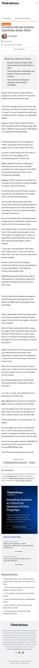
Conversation (6, 24)
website (18, 235)
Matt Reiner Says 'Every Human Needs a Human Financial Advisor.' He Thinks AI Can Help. (19, 581)
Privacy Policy (25, 663)
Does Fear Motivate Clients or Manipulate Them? (19, 600)
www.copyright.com (11, 476)
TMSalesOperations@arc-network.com (21, 478)
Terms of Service (15, 663)
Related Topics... (18, 459)
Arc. (19, 661)
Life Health (7, 18)
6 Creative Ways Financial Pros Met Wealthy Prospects (17, 612)
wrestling (29, 180)
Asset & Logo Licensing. (23, 480)
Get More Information (19, 527)
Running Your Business (22, 18)
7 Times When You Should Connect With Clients (18, 594)
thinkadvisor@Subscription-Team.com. (19, 649)
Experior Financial (29, 109)
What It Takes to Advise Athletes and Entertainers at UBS (17, 606)
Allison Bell (13, 36)
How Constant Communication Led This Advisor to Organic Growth (18, 588)
